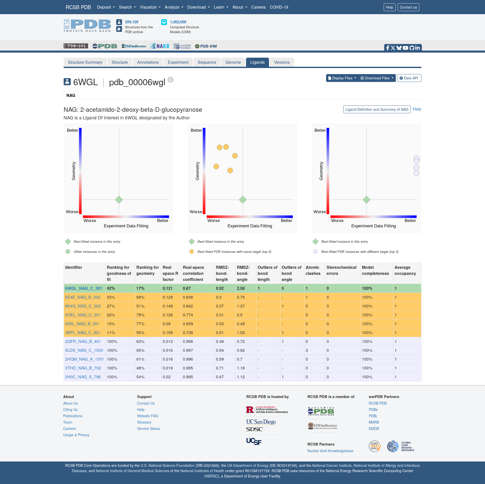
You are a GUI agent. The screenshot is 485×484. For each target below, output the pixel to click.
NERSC (212, 475)
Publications (72, 415)
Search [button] (126, 7)
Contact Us (146, 403)
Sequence (207, 62)
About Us (70, 403)
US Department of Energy (248, 465)
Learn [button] (219, 7)
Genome (233, 62)
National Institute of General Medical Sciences (132, 470)
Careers (258, 7)
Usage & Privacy (76, 434)
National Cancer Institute (332, 465)
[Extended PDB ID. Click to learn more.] (170, 79)
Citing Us (70, 409)
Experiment (178, 62)
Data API (411, 77)
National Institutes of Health (202, 470)
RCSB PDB (78, 7)
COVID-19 (279, 7)
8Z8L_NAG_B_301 (82, 323)
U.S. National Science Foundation (168, 465)
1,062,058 (178, 22)
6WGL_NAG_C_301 (83, 288)
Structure (120, 62)
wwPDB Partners (384, 396)
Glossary (144, 422)
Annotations (148, 62)
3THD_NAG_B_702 (83, 368)
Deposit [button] (104, 7)
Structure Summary (85, 62)
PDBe (373, 409)
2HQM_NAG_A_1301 (84, 359)
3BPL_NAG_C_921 (83, 332)
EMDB (374, 428)
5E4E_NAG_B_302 (82, 297)
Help (389, 7)
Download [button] (197, 7)
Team (67, 422)
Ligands (257, 62)
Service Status (148, 428)
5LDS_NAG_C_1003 (84, 350)
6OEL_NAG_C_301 (83, 315)
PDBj (373, 415)
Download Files (377, 77)
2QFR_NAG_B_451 (83, 341)
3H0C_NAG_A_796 (83, 377)
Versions (282, 62)
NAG (70, 95)
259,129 (131, 22)
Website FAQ (147, 415)
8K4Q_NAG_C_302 (83, 306)
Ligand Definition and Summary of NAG (377, 109)
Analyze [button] (172, 7)
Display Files (342, 77)
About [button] (238, 7)
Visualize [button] (149, 7)
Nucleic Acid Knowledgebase (330, 450)
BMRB (374, 422)
